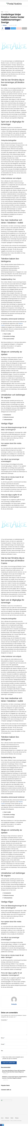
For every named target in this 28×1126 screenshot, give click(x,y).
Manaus (17, 1118)
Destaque (6, 11)
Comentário (4, 1020)
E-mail (3, 1044)
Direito (12, 1118)
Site (2, 1050)
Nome (3, 1038)
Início (2, 11)
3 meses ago (5, 1073)
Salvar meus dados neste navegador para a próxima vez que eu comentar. (13, 1057)
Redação (5, 25)
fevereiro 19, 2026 (12, 25)
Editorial (7, 1118)
